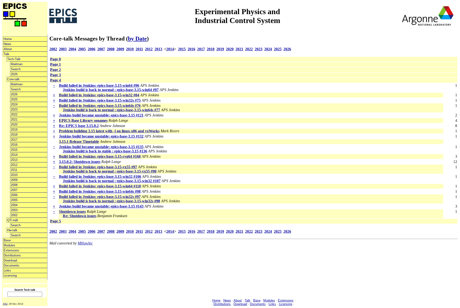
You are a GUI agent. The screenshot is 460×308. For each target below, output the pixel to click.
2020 (14, 124)
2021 (14, 119)
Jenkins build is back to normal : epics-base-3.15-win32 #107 (112, 181)
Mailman (17, 64)
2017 (14, 139)
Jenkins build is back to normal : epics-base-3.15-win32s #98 (111, 201)
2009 (14, 180)
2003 (14, 210)
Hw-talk (12, 230)
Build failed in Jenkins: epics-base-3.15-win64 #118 (100, 186)
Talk (6, 54)
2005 (14, 200)
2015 (14, 149)
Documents (11, 265)
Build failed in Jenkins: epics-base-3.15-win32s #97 (100, 197)
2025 (14, 99)
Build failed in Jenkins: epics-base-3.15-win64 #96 (99, 85)
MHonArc (85, 243)
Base (7, 240)
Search (16, 69)
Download (10, 260)
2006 (14, 195)
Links (7, 270)
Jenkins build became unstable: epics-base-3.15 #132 (101, 136)
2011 (14, 170)
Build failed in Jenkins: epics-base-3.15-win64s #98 (100, 191)
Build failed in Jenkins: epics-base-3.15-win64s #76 (100, 106)
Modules (9, 245)
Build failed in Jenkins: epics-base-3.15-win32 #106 (100, 176)
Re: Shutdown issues (79, 216)
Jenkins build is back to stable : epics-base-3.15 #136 (105, 151)
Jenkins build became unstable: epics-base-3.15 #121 (101, 115)
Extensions (11, 250)
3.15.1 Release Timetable (79, 141)
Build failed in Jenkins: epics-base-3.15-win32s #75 (100, 100)
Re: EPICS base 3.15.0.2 (79, 126)
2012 (14, 165)
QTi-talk (12, 220)
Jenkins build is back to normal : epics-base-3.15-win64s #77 (111, 110)
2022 (14, 114)
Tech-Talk (14, 59)
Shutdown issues (72, 211)
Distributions (12, 255)
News (7, 44)
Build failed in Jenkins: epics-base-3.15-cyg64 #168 (100, 156)
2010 (14, 175)
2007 (14, 190)
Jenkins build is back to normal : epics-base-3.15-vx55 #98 (109, 171)
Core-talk (13, 79)
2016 (14, 144)
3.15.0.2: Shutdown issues (79, 162)
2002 (14, 215)
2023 (14, 109)
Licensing (10, 275)
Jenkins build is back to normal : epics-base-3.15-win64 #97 (111, 90)
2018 (14, 134)
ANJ (5, 303)
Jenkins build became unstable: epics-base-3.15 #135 (101, 147)
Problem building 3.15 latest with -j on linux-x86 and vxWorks (109, 131)
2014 (14, 155)
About (8, 49)
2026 (14, 74)
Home (8, 39)
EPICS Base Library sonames (83, 120)
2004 (14, 205)
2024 (14, 104)
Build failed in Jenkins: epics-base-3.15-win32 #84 (99, 95)
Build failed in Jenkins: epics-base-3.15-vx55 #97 (98, 167)
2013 (14, 160)
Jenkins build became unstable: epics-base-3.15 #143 (101, 206)
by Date (137, 38)
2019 (14, 129)
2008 (14, 185)
